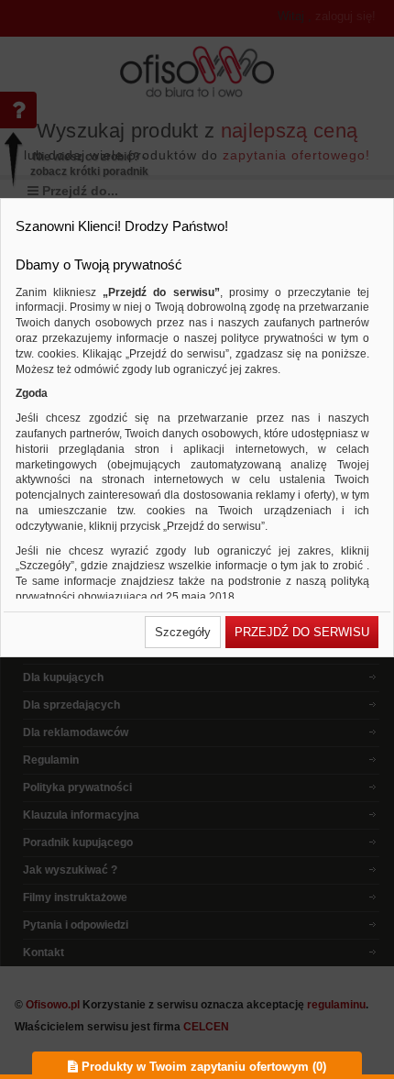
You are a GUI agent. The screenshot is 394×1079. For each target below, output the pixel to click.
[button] (183, 632)
